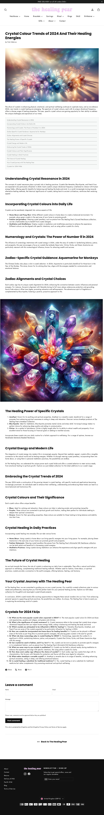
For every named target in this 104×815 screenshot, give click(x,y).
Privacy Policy (44, 727)
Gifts (41, 21)
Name (7, 690)
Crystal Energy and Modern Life (17, 143)
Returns (6, 775)
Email (54, 690)
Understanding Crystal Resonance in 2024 (20, 120)
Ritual (59, 16)
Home (26, 16)
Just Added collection (53, 466)
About (51, 21)
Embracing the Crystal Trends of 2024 (19, 147)
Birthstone (88, 16)
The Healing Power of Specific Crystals (19, 139)
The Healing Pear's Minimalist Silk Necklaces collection (76, 543)
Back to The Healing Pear (54, 741)
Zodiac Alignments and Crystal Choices (19, 135)
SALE (78, 16)
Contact (62, 21)
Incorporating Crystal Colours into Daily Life (21, 124)
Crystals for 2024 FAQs (14, 166)
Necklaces (14, 16)
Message (7, 699)
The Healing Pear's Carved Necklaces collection (78, 219)
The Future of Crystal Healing (16, 159)
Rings (70, 16)
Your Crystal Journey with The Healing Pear (20, 162)
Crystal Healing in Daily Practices (17, 155)
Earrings (49, 16)
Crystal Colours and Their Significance (19, 151)
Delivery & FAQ (9, 779)
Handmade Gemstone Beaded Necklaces (20, 437)
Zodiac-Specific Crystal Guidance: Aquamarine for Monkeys (26, 132)
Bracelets (37, 16)
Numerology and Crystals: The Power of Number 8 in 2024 (26, 128)
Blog (5, 785)
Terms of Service (57, 727)
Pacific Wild (8, 782)
